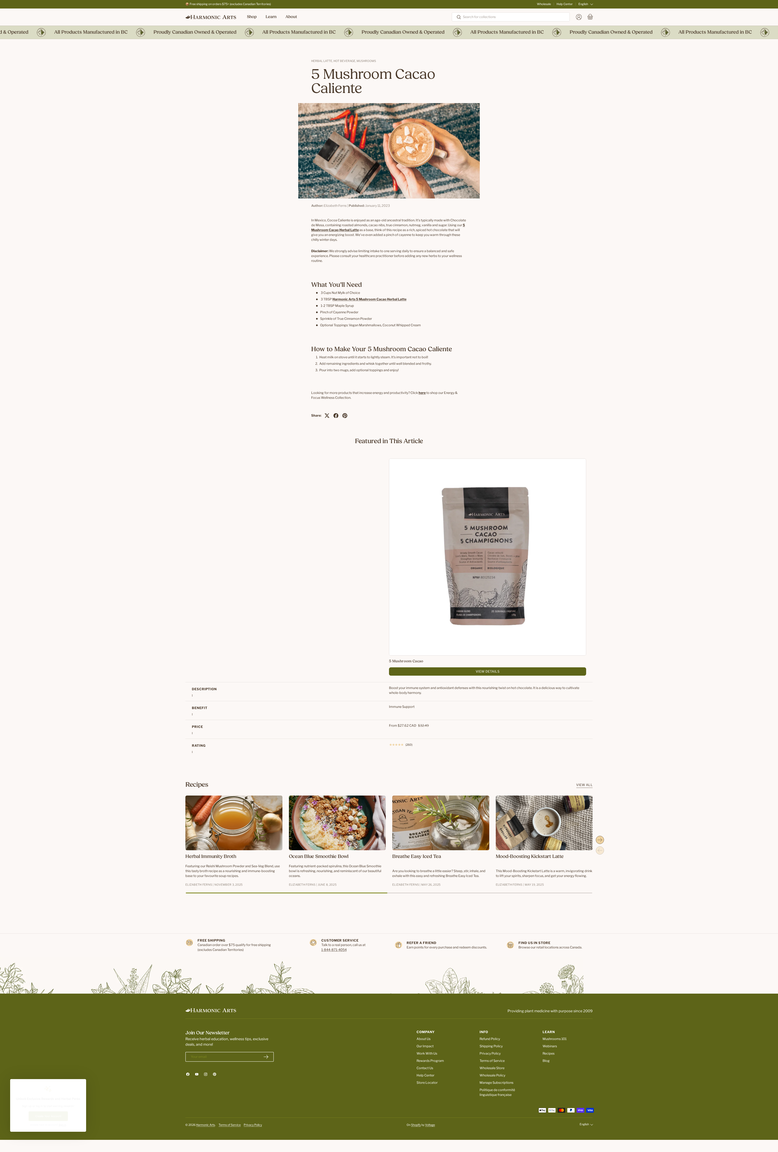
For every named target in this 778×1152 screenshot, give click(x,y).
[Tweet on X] (327, 415)
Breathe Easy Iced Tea (416, 856)
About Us (424, 1039)
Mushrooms (366, 61)
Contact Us (425, 1068)
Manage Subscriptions (496, 1083)
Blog (546, 1061)
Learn (271, 17)
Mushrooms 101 (554, 1039)
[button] (590, 17)
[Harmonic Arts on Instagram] (205, 1074)
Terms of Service (492, 1061)
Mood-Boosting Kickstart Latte (530, 856)
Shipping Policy (491, 1046)
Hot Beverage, (345, 61)
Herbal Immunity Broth (210, 856)
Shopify (416, 1124)
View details (487, 671)
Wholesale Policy (492, 1075)
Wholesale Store (492, 1068)
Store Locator (427, 1083)
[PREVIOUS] (600, 850)
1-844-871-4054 (334, 950)
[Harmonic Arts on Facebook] (187, 1074)
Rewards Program (430, 1061)
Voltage (430, 1124)
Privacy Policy (490, 1053)
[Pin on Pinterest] (344, 415)
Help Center (565, 4)
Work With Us (427, 1053)
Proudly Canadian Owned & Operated (169, 32)
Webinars (550, 1046)
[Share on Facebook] (335, 415)
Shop (252, 17)
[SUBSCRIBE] (266, 1057)
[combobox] (511, 17)
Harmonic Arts (205, 1124)
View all (584, 785)
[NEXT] (600, 840)
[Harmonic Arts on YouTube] (196, 1074)
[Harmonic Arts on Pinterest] (214, 1074)
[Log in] (578, 17)
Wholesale (544, 4)
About (291, 17)
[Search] (456, 17)
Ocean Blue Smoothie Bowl (318, 856)
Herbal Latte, (322, 61)
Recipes (549, 1053)
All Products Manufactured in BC (65, 32)
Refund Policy (490, 1039)
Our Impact (425, 1046)
